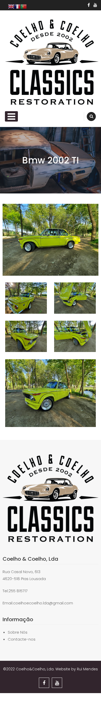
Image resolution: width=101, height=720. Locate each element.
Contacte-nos (21, 639)
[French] (17, 6)
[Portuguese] (23, 6)
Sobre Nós (17, 632)
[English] (11, 6)
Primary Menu (11, 116)
